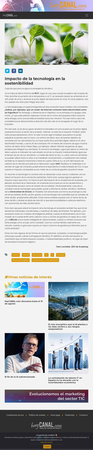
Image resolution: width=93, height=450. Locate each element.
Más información (47, 442)
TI (52, 255)
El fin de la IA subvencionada (20, 377)
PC (46, 255)
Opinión (16, 255)
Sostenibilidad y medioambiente (45, 260)
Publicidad (69, 415)
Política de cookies (37, 415)
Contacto (83, 415)
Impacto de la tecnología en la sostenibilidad (35, 81)
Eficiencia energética (21, 260)
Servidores (37, 255)
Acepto (47, 446)
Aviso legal (55, 415)
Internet (26, 255)
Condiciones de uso (15, 415)
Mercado (60, 255)
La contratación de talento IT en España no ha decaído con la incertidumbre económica (65, 380)
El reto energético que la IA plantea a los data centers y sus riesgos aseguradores (67, 326)
